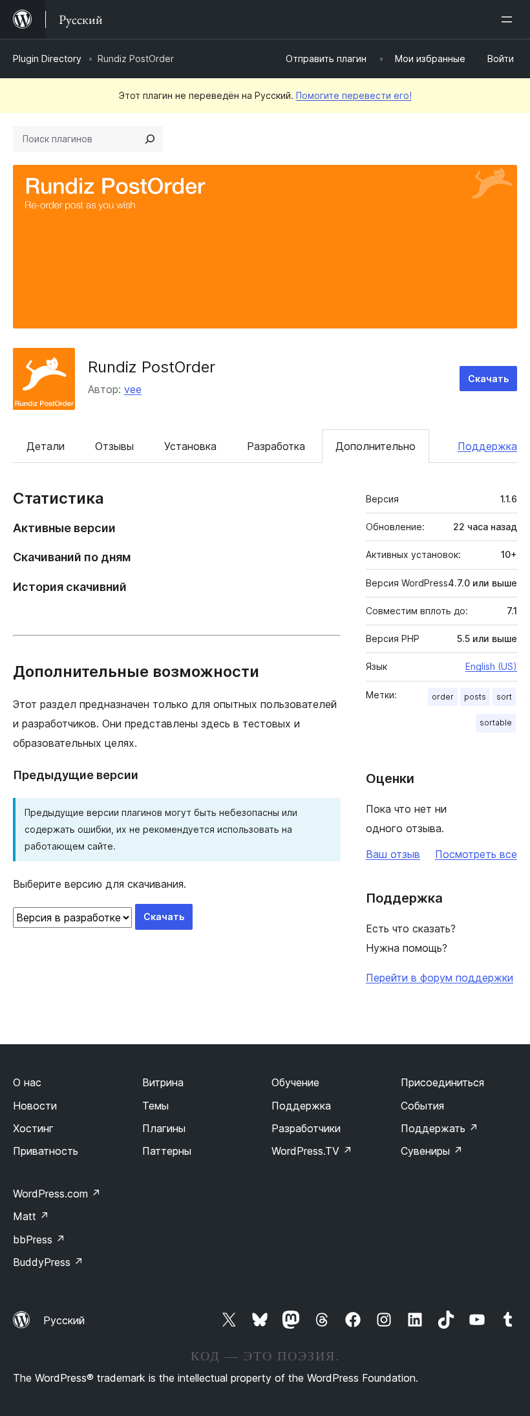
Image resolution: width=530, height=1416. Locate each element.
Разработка (276, 446)
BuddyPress (48, 1262)
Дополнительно (375, 446)
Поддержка (487, 446)
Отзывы (114, 446)
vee (133, 389)
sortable (496, 722)
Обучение (295, 1082)
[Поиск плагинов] (150, 139)
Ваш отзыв (393, 854)
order (443, 697)
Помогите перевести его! (354, 95)
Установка (190, 446)
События (422, 1105)
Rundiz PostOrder (151, 367)
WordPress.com (57, 1193)
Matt (31, 1216)
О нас (27, 1082)
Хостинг (33, 1128)
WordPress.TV (311, 1150)
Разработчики (306, 1128)
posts (475, 697)
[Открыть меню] (509, 19)
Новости (35, 1105)
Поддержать (439, 1128)
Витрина (163, 1082)
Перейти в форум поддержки (439, 977)
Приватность (45, 1150)
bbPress (39, 1239)
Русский (64, 1320)
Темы (155, 1105)
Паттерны (166, 1150)
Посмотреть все (476, 854)
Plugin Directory (47, 58)
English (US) (491, 666)
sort (504, 697)
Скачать (488, 378)
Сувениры (432, 1150)
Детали (45, 446)
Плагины (164, 1128)
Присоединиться (442, 1082)
